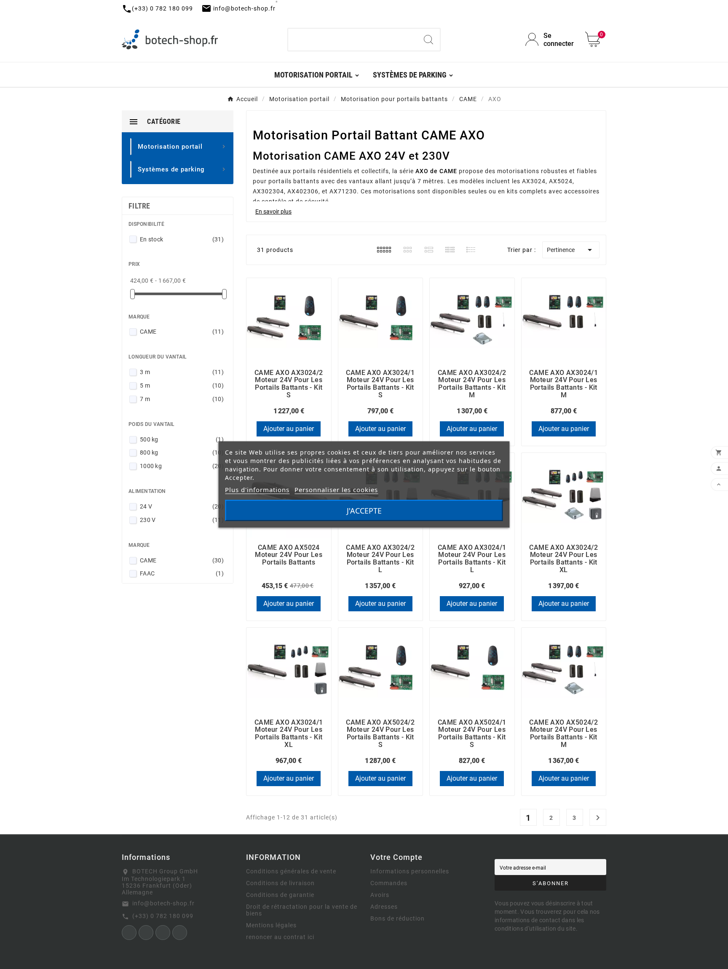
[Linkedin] (146, 933)
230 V (182, 520)
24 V (182, 506)
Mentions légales (271, 925)
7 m (182, 399)
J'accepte (364, 511)
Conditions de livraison (280, 883)
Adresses (384, 906)
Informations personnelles (409, 871)
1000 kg (182, 466)
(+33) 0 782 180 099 (162, 916)
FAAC (182, 573)
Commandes (388, 883)
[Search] (428, 39)
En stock (182, 239)
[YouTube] (163, 933)
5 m (182, 385)
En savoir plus (273, 211)
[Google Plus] (180, 933)
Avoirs (379, 894)
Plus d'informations (257, 489)
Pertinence (571, 250)
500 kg (182, 439)
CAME (182, 331)
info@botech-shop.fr (163, 903)
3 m (182, 372)
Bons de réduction (397, 918)
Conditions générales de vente (291, 871)
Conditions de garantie (280, 894)
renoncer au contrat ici (280, 937)
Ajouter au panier (288, 429)
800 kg (182, 452)
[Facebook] (129, 933)
